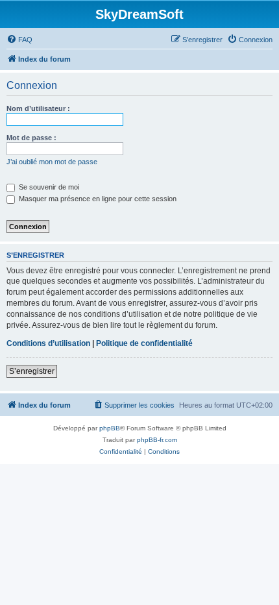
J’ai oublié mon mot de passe (51, 162)
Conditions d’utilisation (48, 343)
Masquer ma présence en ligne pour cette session (96, 199)
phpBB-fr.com (157, 439)
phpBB (109, 428)
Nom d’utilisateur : (38, 108)
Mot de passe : (31, 138)
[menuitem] (19, 39)
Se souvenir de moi (48, 187)
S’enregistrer (32, 371)
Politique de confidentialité (144, 343)
